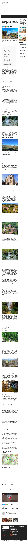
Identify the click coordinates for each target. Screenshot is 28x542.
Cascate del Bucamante (7, 54)
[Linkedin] (8, 26)
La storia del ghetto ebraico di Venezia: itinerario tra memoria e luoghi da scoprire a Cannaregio (5, 508)
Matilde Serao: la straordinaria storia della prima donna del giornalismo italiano (15, 523)
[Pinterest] (5, 26)
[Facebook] (25, 0)
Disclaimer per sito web (20, 540)
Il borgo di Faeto (6, 56)
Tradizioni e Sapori (4, 17)
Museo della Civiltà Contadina (8, 60)
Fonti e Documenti (17, 17)
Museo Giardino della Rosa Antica (8, 59)
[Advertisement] (18, 3)
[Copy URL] (13, 26)
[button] (26, 16)
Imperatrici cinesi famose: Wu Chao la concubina (4, 523)
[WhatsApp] (7, 26)
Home (2, 15)
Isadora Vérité (7, 512)
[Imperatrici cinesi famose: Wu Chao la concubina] (4, 520)
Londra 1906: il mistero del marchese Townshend (9, 523)
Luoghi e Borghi (5, 15)
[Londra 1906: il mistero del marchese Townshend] (9, 520)
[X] (4, 26)
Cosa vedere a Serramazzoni (6, 51)
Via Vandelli (6, 57)
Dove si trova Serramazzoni (6, 48)
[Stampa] (11, 26)
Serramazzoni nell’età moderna (8, 50)
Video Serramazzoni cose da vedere (7, 64)
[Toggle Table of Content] (15, 47)
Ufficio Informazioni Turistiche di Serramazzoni (8, 63)
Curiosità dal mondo (22, 17)
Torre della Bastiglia (7, 53)
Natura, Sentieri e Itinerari (9, 17)
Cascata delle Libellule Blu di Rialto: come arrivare (14, 508)
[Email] (10, 26)
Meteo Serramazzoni (3, 482)
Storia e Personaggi (20, 15)
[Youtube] (26, 0)
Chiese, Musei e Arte (15, 15)
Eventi (13, 17)
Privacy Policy (23, 540)
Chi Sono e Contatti (15, 540)
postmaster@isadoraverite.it (4, 535)
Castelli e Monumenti (10, 15)
